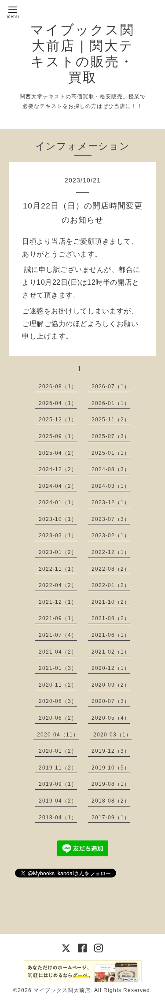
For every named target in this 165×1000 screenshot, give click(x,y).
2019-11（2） (58, 768)
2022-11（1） (58, 569)
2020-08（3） (58, 701)
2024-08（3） (111, 469)
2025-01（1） (111, 453)
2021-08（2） (111, 618)
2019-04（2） (58, 801)
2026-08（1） (58, 386)
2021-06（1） (111, 635)
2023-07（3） (111, 519)
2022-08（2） (111, 569)
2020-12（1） (111, 668)
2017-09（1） (111, 817)
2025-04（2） (58, 453)
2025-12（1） (58, 419)
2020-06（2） (58, 718)
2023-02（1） (111, 535)
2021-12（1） (58, 602)
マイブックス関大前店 (62, 990)
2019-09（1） (58, 784)
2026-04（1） (58, 403)
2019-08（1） (111, 784)
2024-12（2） (58, 469)
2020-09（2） (111, 685)
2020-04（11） (58, 735)
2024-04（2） (58, 486)
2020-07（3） (111, 701)
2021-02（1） (111, 652)
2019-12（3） (111, 751)
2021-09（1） (58, 618)
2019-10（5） (111, 768)
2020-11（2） (58, 685)
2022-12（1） (111, 552)
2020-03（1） (112, 735)
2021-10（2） (111, 602)
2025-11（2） (111, 419)
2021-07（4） (58, 635)
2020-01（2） (58, 751)
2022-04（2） (58, 585)
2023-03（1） (58, 535)
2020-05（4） (111, 718)
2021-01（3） (58, 668)
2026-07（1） (111, 386)
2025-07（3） (111, 436)
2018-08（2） (111, 801)
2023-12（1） (111, 502)
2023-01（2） (58, 552)
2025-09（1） (58, 436)
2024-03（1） (111, 486)
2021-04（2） (58, 652)
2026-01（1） (111, 403)
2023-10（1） (58, 519)
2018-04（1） (58, 817)
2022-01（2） (111, 585)
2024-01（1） (58, 502)
